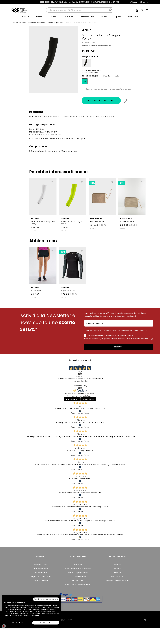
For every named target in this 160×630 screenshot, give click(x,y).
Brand (104, 16)
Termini (117, 572)
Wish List (141, 10)
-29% (92, 183)
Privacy (117, 568)
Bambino (68, 16)
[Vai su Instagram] (145, 620)
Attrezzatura (87, 16)
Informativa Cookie (32, 615)
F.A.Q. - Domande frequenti (78, 584)
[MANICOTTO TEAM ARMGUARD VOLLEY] (42, 196)
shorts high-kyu (38, 290)
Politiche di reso (78, 576)
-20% (121, 183)
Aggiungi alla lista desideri (124, 100)
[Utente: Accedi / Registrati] (137, 10)
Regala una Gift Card (40, 576)
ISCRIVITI (118, 346)
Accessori (32, 23)
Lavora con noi (117, 576)
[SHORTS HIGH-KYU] (42, 265)
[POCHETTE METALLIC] (102, 196)
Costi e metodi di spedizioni (78, 568)
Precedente (72, 399)
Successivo (88, 399)
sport (118, 16)
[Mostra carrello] (147, 10)
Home (16, 23)
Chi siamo (117, 564)
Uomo (39, 16)
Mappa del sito (41, 580)
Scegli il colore (90, 57)
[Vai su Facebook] (142, 620)
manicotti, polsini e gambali (50, 23)
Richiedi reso (78, 580)
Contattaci (78, 564)
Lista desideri (41, 572)
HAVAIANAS (96, 218)
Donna (53, 16)
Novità (25, 16)
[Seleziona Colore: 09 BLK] (86, 63)
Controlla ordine (40, 568)
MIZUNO (35, 218)
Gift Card (133, 16)
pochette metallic (97, 221)
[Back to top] (156, 617)
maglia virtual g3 (68, 290)
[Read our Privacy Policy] (152, 339)
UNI (84, 81)
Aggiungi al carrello (101, 100)
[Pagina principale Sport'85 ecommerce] (19, 10)
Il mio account (40, 564)
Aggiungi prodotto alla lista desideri (52, 181)
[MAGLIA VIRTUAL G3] (72, 265)
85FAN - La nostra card (117, 580)
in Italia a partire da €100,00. (80, 2)
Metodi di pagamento (78, 572)
